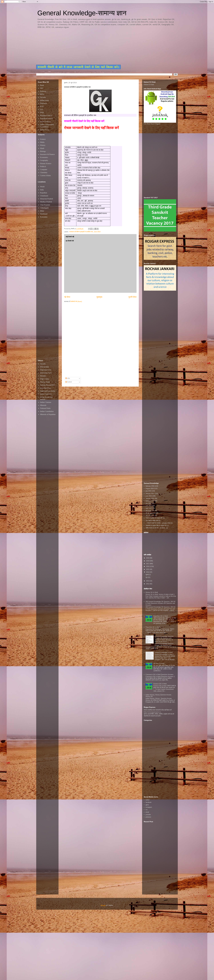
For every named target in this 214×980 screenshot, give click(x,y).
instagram (149, 807)
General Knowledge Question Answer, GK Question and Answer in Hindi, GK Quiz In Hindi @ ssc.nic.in (164, 638)
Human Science (45, 163)
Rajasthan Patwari (46, 118)
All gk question (150, 513)
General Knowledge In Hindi (164, 652)
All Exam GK (150, 510)
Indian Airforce (45, 121)
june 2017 (149, 506)
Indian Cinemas (45, 402)
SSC (41, 88)
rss (147, 809)
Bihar (42, 211)
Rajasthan (43, 193)
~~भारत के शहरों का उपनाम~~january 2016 (158, 523)
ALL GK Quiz (150, 515)
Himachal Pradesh (46, 199)
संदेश (68, 378)
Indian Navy (44, 130)
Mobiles (43, 376)
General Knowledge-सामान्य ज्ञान (81, 13)
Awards (43, 364)
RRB (42, 112)
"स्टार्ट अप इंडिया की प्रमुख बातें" (154, 518)
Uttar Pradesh (45, 205)
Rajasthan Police (46, 115)
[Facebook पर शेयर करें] (95, 229)
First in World (45, 382)
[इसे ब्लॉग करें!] (91, 229)
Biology (43, 151)
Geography (44, 160)
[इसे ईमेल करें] (89, 229)
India (42, 190)
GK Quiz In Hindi (158, 663)
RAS (42, 106)
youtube (148, 814)
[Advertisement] (90, 47)
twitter (147, 800)
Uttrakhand (44, 196)
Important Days (45, 388)
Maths (42, 142)
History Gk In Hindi (152, 592)
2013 (148, 581)
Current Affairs (45, 175)
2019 (148, 558)
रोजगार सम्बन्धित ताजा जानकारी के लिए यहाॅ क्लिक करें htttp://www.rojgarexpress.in (158, 711)
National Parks (45, 408)
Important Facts (45, 370)
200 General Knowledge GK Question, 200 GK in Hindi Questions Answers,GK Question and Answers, (160, 603)
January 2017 (150, 493)
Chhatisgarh (44, 208)
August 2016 (150, 488)
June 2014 (97, 232)
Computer (43, 169)
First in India (44, 367)
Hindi (42, 148)
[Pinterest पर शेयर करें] (98, 229)
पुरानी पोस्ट (133, 297)
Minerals (43, 405)
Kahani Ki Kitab (149, 84)
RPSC (42, 94)
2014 (148, 572)
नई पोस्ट (67, 297)
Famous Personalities (47, 385)
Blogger (103, 905)
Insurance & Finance (47, 154)
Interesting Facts (46, 373)
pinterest (148, 817)
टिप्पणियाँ (69, 382)
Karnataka (43, 217)
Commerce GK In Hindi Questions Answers (159, 674)
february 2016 (150, 486)
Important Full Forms (47, 391)
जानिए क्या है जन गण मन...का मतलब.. (156, 528)
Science (43, 139)
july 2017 (148, 503)
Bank (42, 85)
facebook (148, 802)
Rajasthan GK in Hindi (160, 616)
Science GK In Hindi (160, 684)
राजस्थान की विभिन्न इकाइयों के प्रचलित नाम (81, 232)
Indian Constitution (47, 411)
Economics (44, 157)
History (42, 145)
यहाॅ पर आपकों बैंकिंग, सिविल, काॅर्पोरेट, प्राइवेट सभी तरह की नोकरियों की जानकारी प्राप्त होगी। (159, 715)
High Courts (44, 379)
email (147, 812)
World (42, 187)
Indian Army (44, 100)
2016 (148, 566)
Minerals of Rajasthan (48, 414)
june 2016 (149, 496)
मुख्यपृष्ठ (99, 297)
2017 (148, 563)
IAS (41, 109)
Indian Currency (46, 394)
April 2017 (149, 508)
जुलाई (147, 574)
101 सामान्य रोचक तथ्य (152, 520)
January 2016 (150, 498)
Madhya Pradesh (46, 202)
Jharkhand (43, 214)
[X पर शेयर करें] (93, 229)
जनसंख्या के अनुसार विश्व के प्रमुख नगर (156, 525)
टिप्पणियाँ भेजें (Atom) (76, 301)
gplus (147, 805)
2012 (148, 584)
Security (43, 97)
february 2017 (150, 501)
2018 (148, 561)
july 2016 (148, 491)
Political (43, 166)
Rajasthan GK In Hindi (153, 627)
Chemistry (43, 172)
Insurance (43, 103)
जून (147, 577)
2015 (148, 569)
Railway (43, 91)
